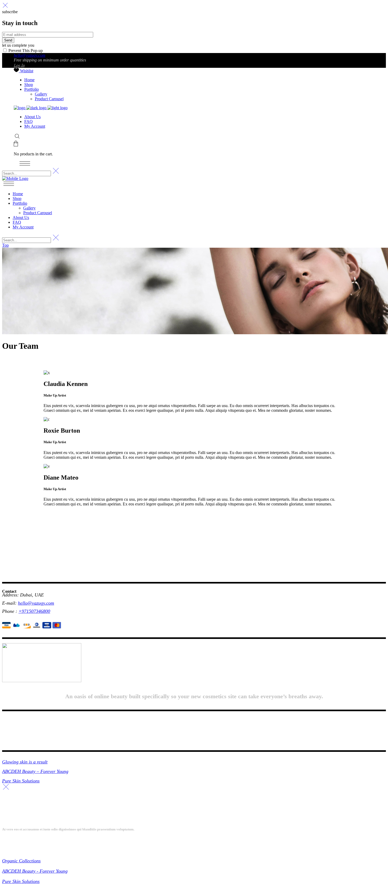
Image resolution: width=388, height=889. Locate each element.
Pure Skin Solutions (21, 780)
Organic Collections (21, 860)
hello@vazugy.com (29, 55)
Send (8, 40)
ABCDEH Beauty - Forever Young (35, 871)
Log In (19, 65)
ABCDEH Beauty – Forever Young (35, 771)
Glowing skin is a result (25, 761)
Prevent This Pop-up (25, 50)
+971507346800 (34, 611)
